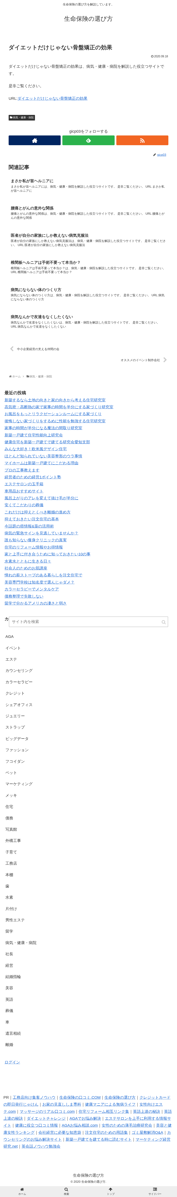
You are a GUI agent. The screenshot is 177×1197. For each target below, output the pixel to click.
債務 (9, 818)
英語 (9, 999)
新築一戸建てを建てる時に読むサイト (99, 1139)
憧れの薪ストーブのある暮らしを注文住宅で (43, 575)
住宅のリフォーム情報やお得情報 (34, 547)
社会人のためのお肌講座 (26, 568)
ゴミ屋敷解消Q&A (147, 1132)
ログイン (12, 1062)
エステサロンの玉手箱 (24, 484)
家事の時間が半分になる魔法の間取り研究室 (43, 428)
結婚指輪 (13, 977)
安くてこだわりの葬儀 (24, 505)
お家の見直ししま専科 (61, 1104)
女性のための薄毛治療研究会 (127, 1125)
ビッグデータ (17, 739)
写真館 (11, 829)
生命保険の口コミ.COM (80, 1097)
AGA (9, 636)
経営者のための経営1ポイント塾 (33, 477)
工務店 (11, 863)
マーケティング (19, 784)
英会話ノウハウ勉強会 (41, 1146)
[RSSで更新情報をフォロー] (142, 140)
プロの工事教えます (22, 470)
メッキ (11, 795)
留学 (9, 931)
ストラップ (15, 727)
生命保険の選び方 (120, 1097)
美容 (9, 988)
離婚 (9, 1045)
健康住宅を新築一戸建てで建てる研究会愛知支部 (47, 442)
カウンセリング (19, 670)
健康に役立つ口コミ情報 (36, 1125)
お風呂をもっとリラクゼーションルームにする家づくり (53, 414)
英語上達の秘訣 (146, 1111)
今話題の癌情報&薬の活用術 (29, 526)
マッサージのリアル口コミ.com (47, 1111)
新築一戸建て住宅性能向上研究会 (34, 435)
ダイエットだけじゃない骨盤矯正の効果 (52, 98)
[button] (164, 622)
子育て (11, 852)
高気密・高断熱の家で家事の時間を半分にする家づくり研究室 (59, 407)
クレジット (15, 693)
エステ (11, 659)
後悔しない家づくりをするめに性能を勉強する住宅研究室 (55, 421)
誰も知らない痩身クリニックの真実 (36, 540)
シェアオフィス (19, 705)
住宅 (9, 806)
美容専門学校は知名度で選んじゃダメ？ (39, 582)
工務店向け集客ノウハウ (34, 1097)
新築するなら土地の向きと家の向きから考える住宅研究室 (55, 400)
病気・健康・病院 (23, 117)
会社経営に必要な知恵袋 (59, 1132)
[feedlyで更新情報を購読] (88, 140)
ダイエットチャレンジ (46, 1118)
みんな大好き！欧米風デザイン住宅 (36, 449)
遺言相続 (13, 1033)
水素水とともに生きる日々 (28, 561)
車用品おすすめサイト (24, 491)
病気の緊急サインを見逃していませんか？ (41, 533)
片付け (11, 909)
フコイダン (15, 761)
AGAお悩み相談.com (80, 1125)
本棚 (9, 875)
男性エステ (15, 920)
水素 (9, 897)
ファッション (17, 750)
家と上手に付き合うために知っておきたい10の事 (47, 554)
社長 (9, 954)
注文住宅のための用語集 (106, 1132)
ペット (11, 773)
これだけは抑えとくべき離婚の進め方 (38, 512)
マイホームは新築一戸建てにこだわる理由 (41, 463)
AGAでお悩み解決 (85, 1118)
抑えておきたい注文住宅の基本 (32, 519)
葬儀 (9, 1011)
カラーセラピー (19, 682)
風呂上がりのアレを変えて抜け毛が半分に (41, 498)
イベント (13, 648)
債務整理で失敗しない (24, 596)
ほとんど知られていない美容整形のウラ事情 (43, 456)
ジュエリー (15, 716)
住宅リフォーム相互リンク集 (104, 1111)
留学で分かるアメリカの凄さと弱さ (36, 603)
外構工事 (13, 840)
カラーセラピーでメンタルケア (32, 589)
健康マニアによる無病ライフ (110, 1104)
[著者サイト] (35, 140)
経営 (9, 965)
